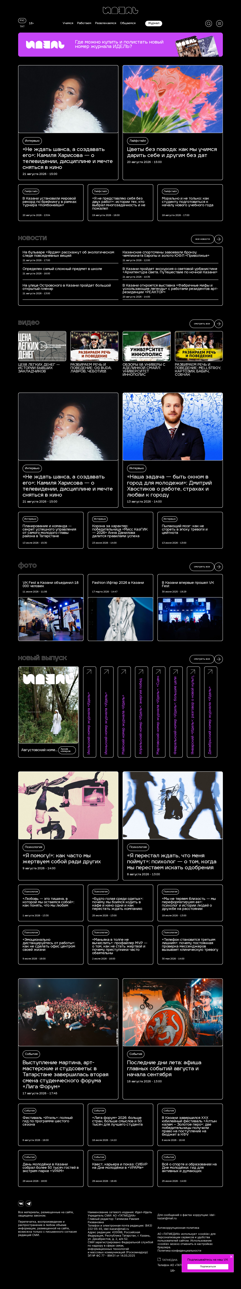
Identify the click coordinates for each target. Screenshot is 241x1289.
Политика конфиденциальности (179, 1250)
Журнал (153, 23)
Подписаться (208, 1267)
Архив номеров (66, 750)
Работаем (84, 23)
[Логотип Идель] (120, 11)
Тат (22, 27)
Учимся (68, 23)
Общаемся (128, 23)
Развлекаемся (105, 23)
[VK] (21, 1203)
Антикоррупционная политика (178, 1227)
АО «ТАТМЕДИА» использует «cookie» (183, 1234)
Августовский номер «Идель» (39, 750)
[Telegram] (28, 1203)
